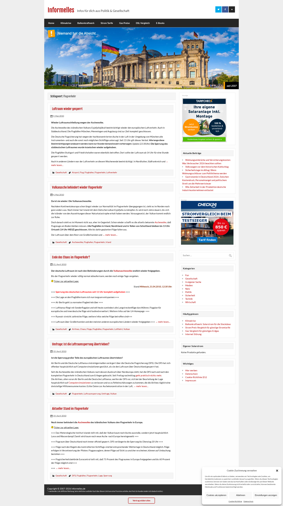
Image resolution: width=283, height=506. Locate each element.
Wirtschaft (190, 302)
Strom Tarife (107, 23)
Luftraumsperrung (92, 393)
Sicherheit (190, 295)
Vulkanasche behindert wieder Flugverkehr (77, 187)
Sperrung (107, 475)
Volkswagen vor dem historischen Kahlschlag (207, 166)
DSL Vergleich (143, 23)
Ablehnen (240, 495)
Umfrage (105, 393)
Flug (82, 172)
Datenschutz (248, 501)
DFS (74, 475)
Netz (187, 288)
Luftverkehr (111, 172)
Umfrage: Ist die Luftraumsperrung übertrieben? (81, 344)
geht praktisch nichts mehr (148, 375)
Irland (108, 242)
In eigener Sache (193, 282)
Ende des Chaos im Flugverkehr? (71, 257)
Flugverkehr (100, 172)
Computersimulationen (80, 382)
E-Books (160, 23)
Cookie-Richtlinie (235, 501)
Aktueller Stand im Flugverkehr (70, 408)
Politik (188, 292)
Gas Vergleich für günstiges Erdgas (202, 331)
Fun (187, 275)
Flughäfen (97, 329)
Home (51, 23)
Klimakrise (66, 23)
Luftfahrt (118, 329)
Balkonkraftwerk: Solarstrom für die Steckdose (208, 324)
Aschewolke (160, 222)
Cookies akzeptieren (216, 495)
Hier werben (191, 370)
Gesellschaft (61, 172)
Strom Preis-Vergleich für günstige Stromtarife (207, 327)
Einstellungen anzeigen (266, 495)
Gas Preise (124, 23)
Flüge (89, 329)
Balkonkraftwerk (85, 23)
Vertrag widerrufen (141, 500)
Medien (189, 285)
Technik (189, 298)
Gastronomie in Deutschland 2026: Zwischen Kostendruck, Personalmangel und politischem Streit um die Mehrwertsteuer (205, 180)
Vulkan (127, 329)
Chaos (83, 329)
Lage (100, 475)
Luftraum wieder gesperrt (67, 109)
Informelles (61, 10)
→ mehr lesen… (110, 234)
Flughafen (89, 172)
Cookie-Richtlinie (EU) (196, 377)
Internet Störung (193, 334)
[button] (277, 470)
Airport (75, 172)
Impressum (190, 380)
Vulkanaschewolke (122, 270)
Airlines (75, 329)
